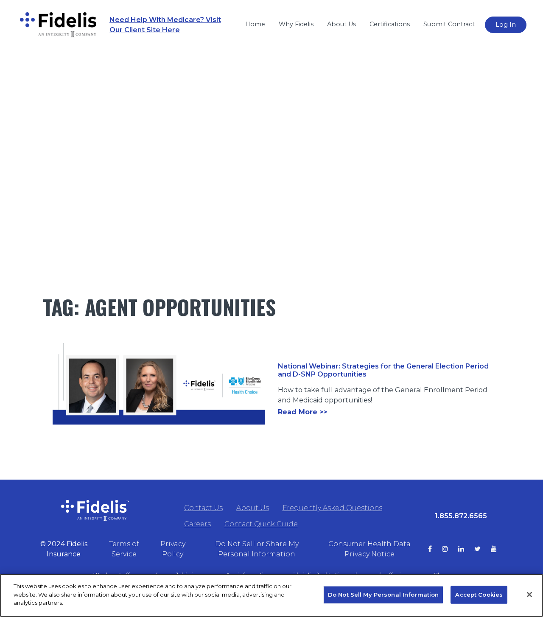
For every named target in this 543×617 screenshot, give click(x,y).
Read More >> (302, 412)
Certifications (389, 24)
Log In (505, 24)
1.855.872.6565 (461, 516)
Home (255, 24)
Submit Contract (449, 24)
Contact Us (203, 508)
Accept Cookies (479, 594)
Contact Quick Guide (261, 524)
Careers (197, 524)
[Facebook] (435, 549)
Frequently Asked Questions (332, 508)
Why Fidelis (296, 24)
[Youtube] (499, 549)
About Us (341, 24)
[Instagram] (450, 549)
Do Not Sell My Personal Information (383, 594)
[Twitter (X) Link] (482, 549)
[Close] (529, 594)
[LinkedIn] (466, 549)
